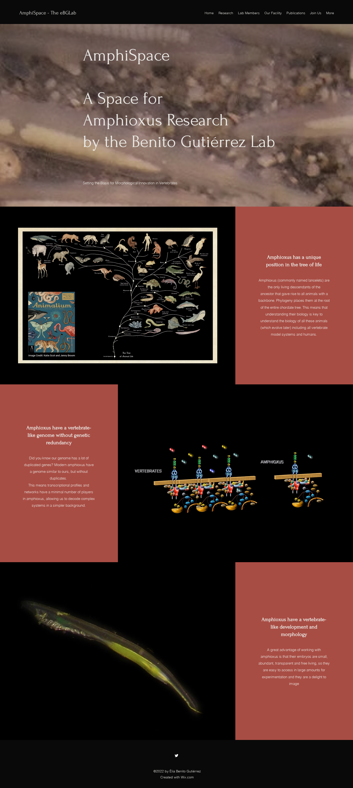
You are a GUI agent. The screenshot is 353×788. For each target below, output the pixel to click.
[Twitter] (176, 755)
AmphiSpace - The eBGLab (47, 13)
